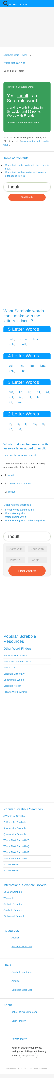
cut (11, 392)
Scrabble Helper (12, 686)
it (18, 423)
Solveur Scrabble (12, 892)
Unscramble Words (13, 680)
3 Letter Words (11, 870)
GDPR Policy (19, 1021)
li (25, 423)
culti (11, 339)
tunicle (27, 483)
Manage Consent (28, 1056)
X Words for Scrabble (14, 828)
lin (20, 392)
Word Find (18, 4)
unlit (11, 344)
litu (32, 365)
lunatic (11, 475)
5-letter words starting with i (19, 510)
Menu (50, 3)
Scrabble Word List (22, 946)
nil (38, 392)
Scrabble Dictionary (13, 674)
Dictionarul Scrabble (14, 916)
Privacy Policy (19, 1039)
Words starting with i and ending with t (25, 520)
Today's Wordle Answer (15, 692)
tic (20, 397)
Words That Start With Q (16, 846)
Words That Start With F (16, 852)
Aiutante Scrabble (12, 904)
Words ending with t (15, 517)
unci (11, 370)
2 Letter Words (11, 864)
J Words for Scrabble (14, 816)
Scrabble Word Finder (15, 655)
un (10, 429)
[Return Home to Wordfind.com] (6, 5)
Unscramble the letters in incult (19, 455)
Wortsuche (9, 898)
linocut (11, 492)
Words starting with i (15, 513)
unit (23, 370)
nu (34, 423)
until (23, 344)
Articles (16, 937)
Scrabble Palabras (13, 910)
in (10, 423)
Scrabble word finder (23, 972)
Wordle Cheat (10, 667)
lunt (42, 365)
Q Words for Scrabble (14, 834)
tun (20, 402)
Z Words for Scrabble (14, 822)
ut (19, 429)
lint (22, 365)
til (30, 397)
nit (47, 392)
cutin (23, 339)
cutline (11, 483)
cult (11, 365)
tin (38, 397)
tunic (36, 339)
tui (10, 402)
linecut (19, 483)
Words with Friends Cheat (17, 661)
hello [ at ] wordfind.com (24, 1012)
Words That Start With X (16, 858)
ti (43, 423)
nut (11, 397)
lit (29, 392)
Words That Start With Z (16, 840)
